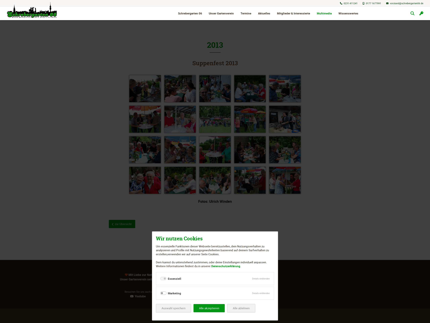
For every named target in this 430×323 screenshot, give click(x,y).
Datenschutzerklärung (225, 266)
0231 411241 (351, 3)
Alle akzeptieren (209, 308)
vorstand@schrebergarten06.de (406, 3)
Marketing (174, 293)
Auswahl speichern (173, 308)
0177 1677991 (373, 3)
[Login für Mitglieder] (421, 13)
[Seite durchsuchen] (412, 13)
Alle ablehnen (241, 308)
